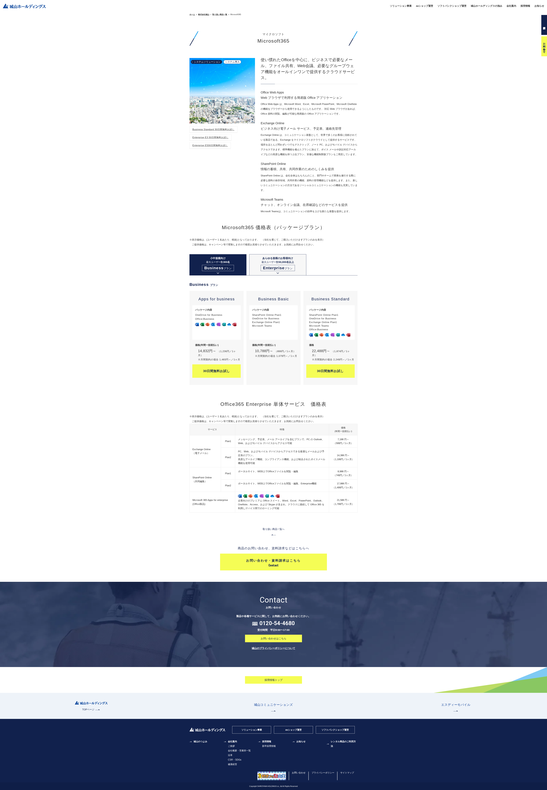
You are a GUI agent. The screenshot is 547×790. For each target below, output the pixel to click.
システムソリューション (207, 62)
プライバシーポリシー (323, 772)
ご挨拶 (231, 746)
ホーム (192, 14)
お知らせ (539, 6)
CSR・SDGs (234, 760)
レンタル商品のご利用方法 (343, 743)
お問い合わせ (544, 46)
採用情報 (525, 6)
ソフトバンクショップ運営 (452, 6)
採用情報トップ (273, 680)
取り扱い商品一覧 (219, 14)
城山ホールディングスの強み (486, 6)
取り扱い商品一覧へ (273, 529)
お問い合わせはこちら (273, 638)
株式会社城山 (203, 14)
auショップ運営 (424, 6)
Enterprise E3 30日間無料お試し (210, 137)
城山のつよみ (200, 741)
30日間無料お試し (216, 371)
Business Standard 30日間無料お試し (213, 129)
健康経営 (232, 764)
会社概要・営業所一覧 (239, 750)
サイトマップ (347, 772)
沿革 (230, 755)
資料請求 (544, 25)
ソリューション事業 (401, 6)
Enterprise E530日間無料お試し (210, 145)
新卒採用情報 (269, 746)
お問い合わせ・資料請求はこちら (273, 563)
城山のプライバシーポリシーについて (273, 648)
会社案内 (511, 6)
